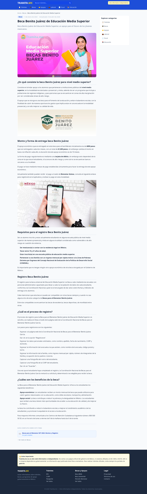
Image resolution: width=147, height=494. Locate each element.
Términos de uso (109, 476)
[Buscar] (70, 3)
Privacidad (107, 474)
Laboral (52, 7)
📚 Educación (106, 42)
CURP (48, 476)
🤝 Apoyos (105, 30)
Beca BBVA (78, 474)
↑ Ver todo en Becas (24, 440)
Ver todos (49, 481)
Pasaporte (49, 479)
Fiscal (62, 7)
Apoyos (42, 7)
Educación (72, 7)
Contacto (107, 479)
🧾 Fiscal (105, 38)
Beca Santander (80, 476)
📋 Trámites (106, 22)
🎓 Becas (105, 26)
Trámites (23, 7)
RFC (47, 474)
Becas (33, 7)
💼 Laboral (105, 34)
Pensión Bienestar (81, 479)
